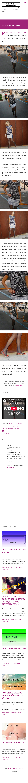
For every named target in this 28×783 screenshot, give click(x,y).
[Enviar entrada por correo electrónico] (3, 431)
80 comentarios (16, 567)
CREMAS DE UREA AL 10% (14, 742)
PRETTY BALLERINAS (7, 428)
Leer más (5, 569)
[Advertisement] (14, 506)
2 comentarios (16, 713)
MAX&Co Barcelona (7, 426)
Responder (10, 468)
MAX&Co (20, 423)
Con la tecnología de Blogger (15, 768)
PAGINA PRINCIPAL (7, 15)
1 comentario (15, 663)
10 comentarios (16, 757)
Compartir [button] (5, 433)
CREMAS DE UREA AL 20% (14, 648)
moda (16, 426)
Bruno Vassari (13, 423)
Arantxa (9, 445)
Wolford (16, 428)
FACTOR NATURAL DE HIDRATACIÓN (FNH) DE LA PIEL (12, 695)
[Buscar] (21, 3)
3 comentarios (16, 619)
